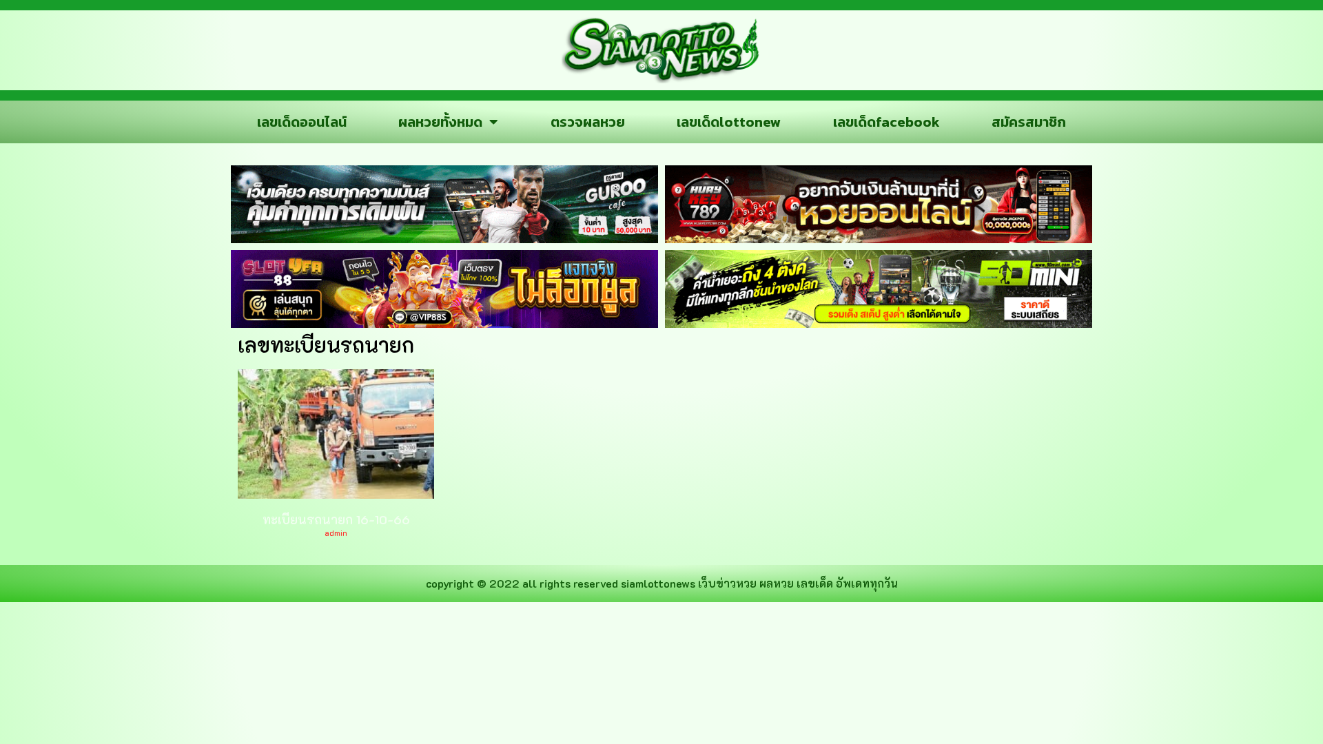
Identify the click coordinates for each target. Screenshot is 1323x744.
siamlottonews (658, 583)
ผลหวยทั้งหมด (440, 122)
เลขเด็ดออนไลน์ (302, 122)
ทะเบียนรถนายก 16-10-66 (336, 519)
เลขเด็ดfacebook (886, 122)
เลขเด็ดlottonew (729, 122)
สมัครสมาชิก (1029, 122)
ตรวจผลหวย (588, 122)
